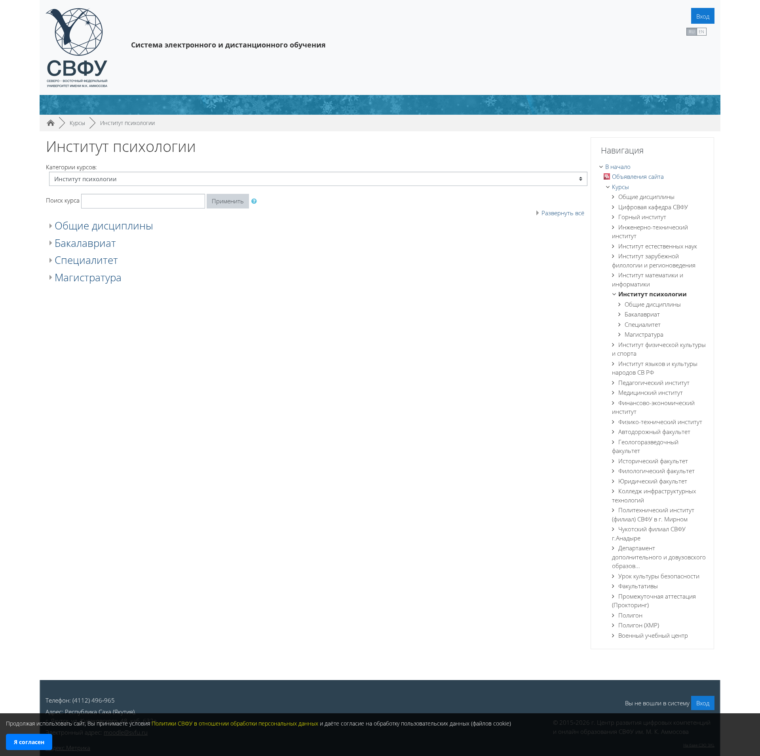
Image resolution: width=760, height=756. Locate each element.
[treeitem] (652, 166)
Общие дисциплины (104, 225)
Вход (702, 16)
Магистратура (88, 277)
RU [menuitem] (692, 31)
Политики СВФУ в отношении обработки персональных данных (235, 723)
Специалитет (86, 260)
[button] (256, 201)
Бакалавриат (85, 243)
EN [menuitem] (701, 31)
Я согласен (29, 742)
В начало (618, 167)
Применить (228, 201)
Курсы (620, 187)
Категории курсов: (71, 167)
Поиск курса (63, 200)
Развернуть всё (563, 213)
